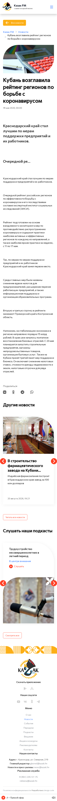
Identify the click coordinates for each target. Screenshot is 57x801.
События (28, 723)
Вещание (28, 736)
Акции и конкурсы (28, 741)
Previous (3, 461)
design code (49, 790)
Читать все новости (15, 517)
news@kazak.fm (41, 767)
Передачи (29, 727)
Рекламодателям (28, 745)
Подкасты (28, 732)
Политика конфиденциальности (17, 790)
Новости (28, 719)
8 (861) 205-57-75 (28, 777)
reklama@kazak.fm (28, 781)
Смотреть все (12, 635)
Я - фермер (15, 557)
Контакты (28, 749)
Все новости (17, 22)
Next (54, 461)
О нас (28, 714)
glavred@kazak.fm (38, 763)
